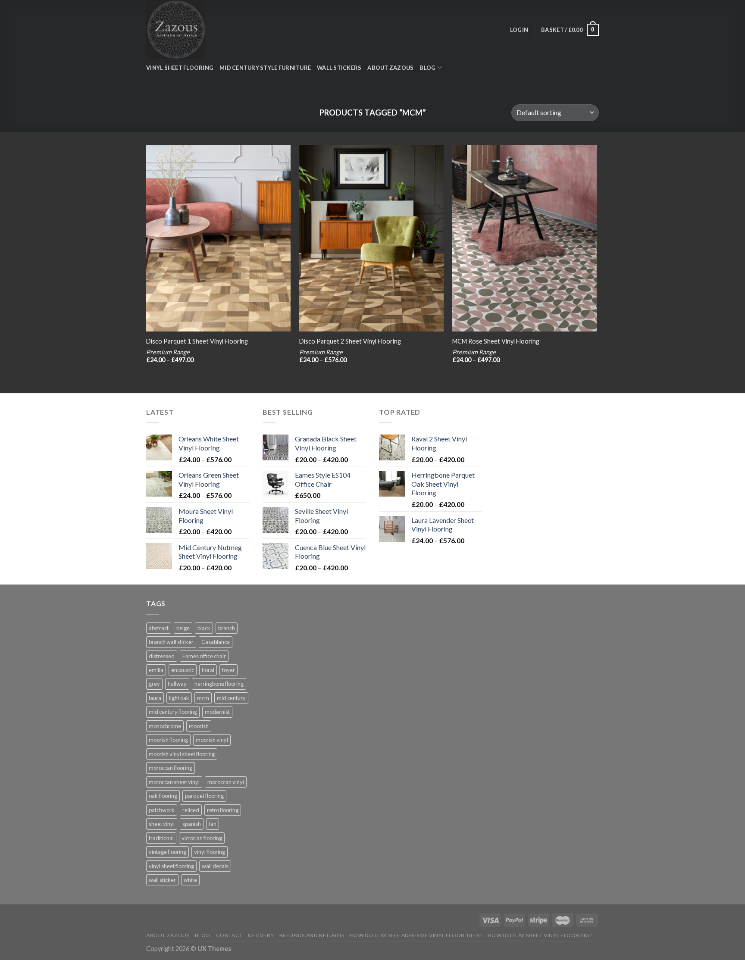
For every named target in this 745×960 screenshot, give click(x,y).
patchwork (162, 810)
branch (226, 628)
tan (212, 823)
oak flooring (163, 795)
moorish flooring (168, 739)
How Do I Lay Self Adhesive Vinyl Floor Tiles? (416, 935)
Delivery (261, 935)
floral (208, 669)
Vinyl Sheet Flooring (179, 67)
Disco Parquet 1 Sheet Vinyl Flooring (197, 341)
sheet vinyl (162, 823)
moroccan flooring (170, 767)
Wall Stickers (339, 67)
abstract (159, 628)
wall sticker (162, 879)
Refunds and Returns (311, 935)
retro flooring (222, 810)
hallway (177, 683)
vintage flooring (167, 851)
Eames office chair (204, 656)
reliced (190, 810)
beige (183, 628)
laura (155, 697)
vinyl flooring (209, 851)
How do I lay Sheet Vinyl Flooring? (540, 935)
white (190, 879)
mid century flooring (173, 711)
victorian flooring (202, 838)
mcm (203, 697)
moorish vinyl (212, 739)
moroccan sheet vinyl (174, 782)
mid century (231, 697)
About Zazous (390, 67)
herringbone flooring (219, 683)
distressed (162, 656)
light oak (179, 697)
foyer (228, 669)
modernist (217, 711)
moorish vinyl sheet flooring (182, 753)
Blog (202, 935)
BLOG (427, 67)
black (203, 628)
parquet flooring (204, 795)
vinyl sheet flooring (171, 866)
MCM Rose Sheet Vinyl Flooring (495, 341)
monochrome (165, 725)
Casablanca (215, 641)
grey (154, 683)
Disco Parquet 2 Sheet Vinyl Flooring (350, 341)
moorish (199, 725)
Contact (229, 935)
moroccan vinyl (225, 782)
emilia (156, 669)
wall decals (215, 866)
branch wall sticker (171, 641)
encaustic (182, 669)
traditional (161, 838)
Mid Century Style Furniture (265, 67)
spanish (191, 823)
